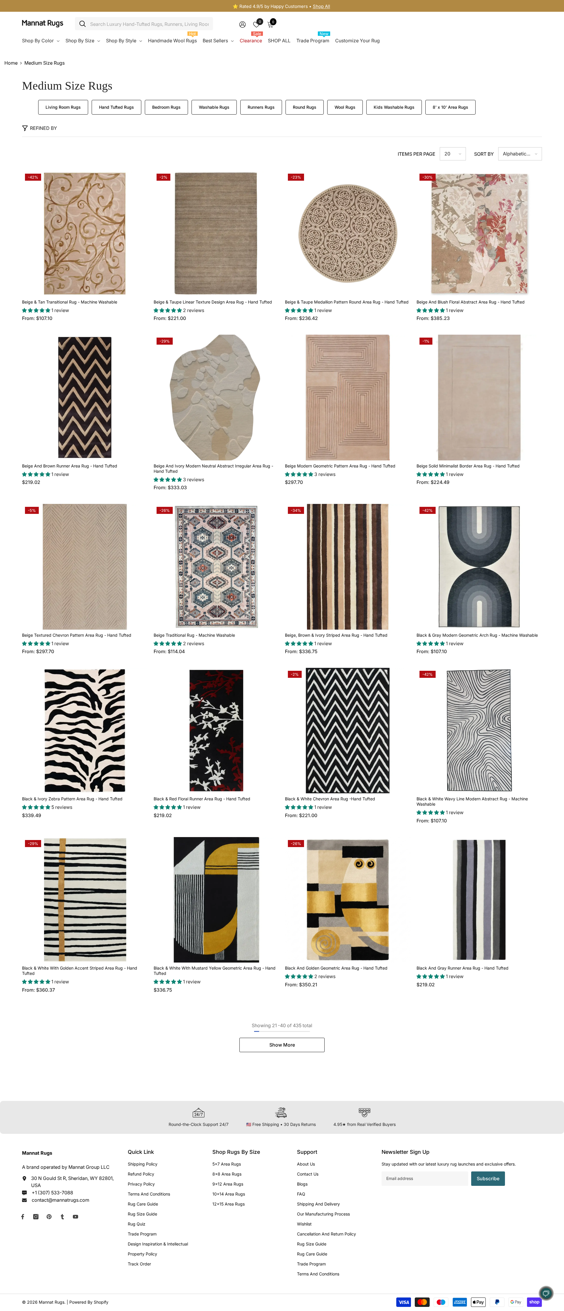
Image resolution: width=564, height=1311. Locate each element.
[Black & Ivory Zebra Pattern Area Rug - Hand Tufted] (85, 731)
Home (11, 63)
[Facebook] (22, 1216)
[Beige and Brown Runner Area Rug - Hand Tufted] (85, 397)
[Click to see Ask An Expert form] (546, 1293)
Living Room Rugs (63, 107)
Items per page (416, 154)
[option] (282, 6)
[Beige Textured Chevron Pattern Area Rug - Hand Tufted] (85, 567)
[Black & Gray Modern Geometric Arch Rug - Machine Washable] (479, 567)
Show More (282, 1045)
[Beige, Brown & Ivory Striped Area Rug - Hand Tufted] (348, 567)
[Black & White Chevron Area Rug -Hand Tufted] (348, 731)
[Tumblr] (62, 1216)
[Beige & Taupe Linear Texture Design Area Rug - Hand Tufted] (216, 233)
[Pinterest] (49, 1216)
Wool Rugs (345, 107)
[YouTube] (75, 1216)
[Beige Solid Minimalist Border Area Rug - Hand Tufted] (479, 397)
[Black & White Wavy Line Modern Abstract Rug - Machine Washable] (479, 731)
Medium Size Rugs (44, 63)
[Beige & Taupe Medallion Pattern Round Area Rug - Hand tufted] (348, 233)
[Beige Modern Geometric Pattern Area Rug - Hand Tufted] (348, 397)
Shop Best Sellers (304, 6)
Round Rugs (304, 107)
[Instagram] (35, 1216)
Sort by (484, 154)
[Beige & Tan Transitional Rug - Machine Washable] (85, 233)
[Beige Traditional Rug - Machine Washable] (216, 567)
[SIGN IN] (242, 24)
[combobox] (149, 23)
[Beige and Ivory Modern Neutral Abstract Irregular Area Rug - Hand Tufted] (216, 397)
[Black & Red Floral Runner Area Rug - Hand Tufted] (216, 731)
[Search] (144, 23)
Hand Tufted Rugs (116, 107)
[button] (453, 153)
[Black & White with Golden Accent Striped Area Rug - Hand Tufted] (85, 900)
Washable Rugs (214, 107)
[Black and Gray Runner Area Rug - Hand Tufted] (479, 900)
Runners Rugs (261, 107)
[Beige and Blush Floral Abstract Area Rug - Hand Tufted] (479, 233)
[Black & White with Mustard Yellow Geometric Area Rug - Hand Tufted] (216, 900)
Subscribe (488, 1178)
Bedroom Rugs (166, 107)
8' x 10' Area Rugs (450, 107)
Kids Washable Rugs (394, 107)
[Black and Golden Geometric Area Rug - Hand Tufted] (348, 900)
